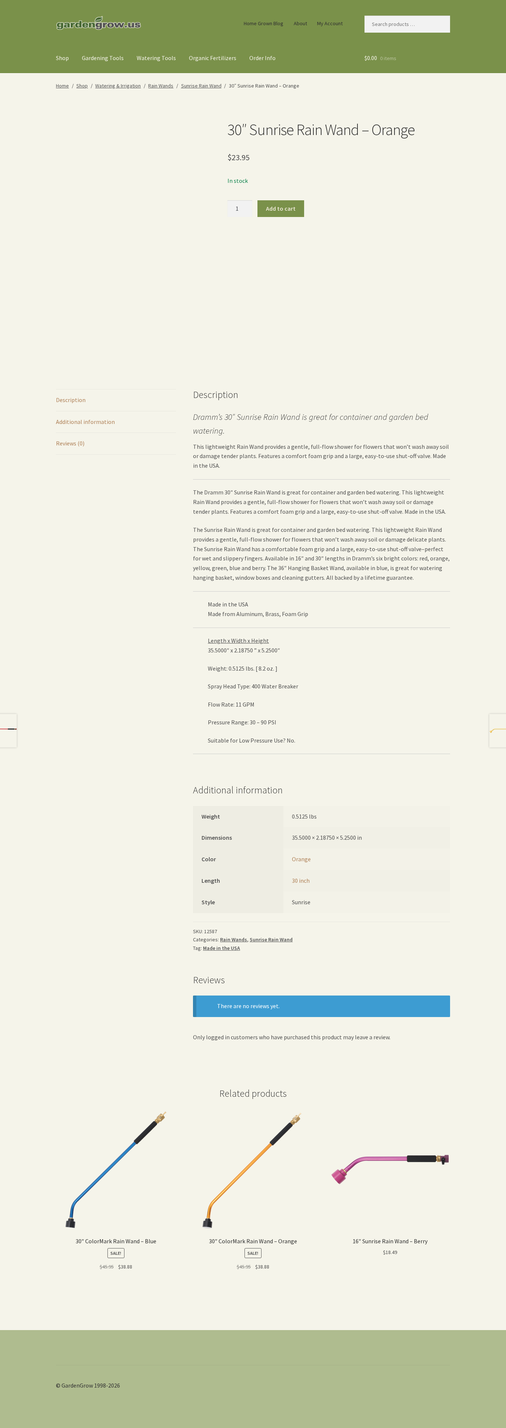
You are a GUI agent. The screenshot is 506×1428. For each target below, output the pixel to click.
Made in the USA (221, 948)
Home (62, 85)
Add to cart (281, 208)
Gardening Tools (103, 58)
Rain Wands (160, 85)
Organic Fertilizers (212, 58)
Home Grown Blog (263, 23)
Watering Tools (156, 58)
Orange (301, 859)
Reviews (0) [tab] (70, 443)
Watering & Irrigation (118, 85)
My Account (330, 23)
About (300, 23)
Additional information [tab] (85, 421)
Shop (62, 58)
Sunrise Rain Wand (201, 85)
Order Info (262, 58)
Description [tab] (71, 400)
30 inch (301, 880)
